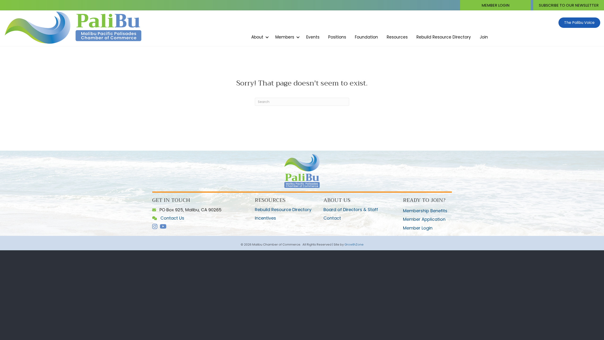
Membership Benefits (425, 211)
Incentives (265, 218)
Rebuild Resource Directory (443, 37)
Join (484, 37)
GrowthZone (354, 244)
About (257, 37)
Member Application (424, 219)
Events (312, 37)
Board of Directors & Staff (350, 209)
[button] (495, 5)
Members (284, 37)
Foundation (366, 37)
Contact (332, 218)
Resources (397, 37)
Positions (337, 37)
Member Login (417, 228)
